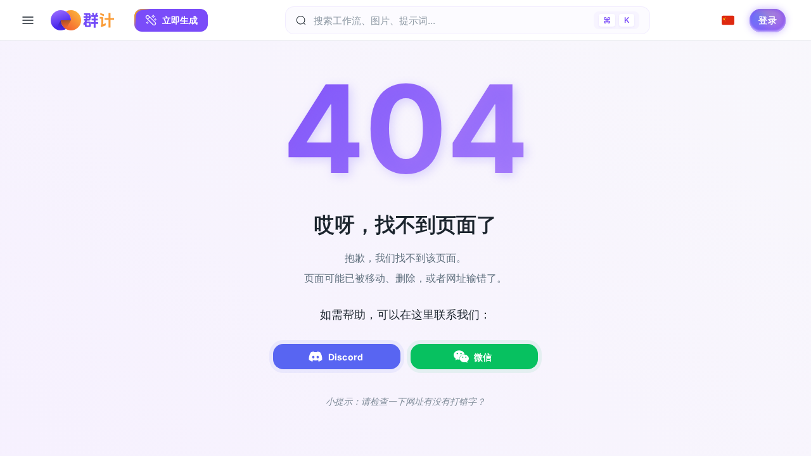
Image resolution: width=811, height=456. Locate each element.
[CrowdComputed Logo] (82, 20)
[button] (171, 20)
